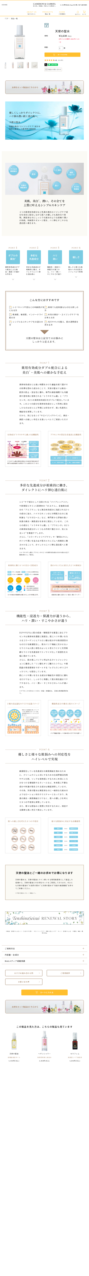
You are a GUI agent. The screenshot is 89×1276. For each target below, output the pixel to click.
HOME (4, 5)
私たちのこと (32, 13)
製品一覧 (47, 13)
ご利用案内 (62, 13)
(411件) (60, 60)
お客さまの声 (24, 982)
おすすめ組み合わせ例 (23, 973)
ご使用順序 (65, 973)
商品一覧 (14, 18)
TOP (6, 18)
